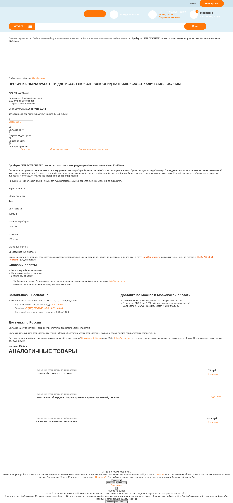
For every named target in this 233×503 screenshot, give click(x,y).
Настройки (111, 483)
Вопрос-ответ (78, 453)
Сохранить (110, 502)
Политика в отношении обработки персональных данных (37, 466)
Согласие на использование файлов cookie (30, 469)
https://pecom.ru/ (122, 338)
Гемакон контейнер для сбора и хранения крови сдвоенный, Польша (77, 397)
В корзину (16, 122)
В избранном (38, 78)
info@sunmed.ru (117, 281)
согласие (159, 474)
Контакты (115, 453)
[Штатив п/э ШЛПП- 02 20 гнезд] (21, 372)
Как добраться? (59, 304)
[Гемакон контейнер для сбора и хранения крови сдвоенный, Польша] (21, 396)
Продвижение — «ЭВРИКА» (171, 464)
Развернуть (116, 480)
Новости (115, 447)
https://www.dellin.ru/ (91, 338)
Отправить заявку (95, 14)
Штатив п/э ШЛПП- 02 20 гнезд (54, 373)
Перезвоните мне (169, 17)
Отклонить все (121, 502)
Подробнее (215, 396)
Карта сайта (163, 469)
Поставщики (78, 447)
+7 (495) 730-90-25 (167, 14)
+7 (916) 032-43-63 (53, 308)
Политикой (100, 477)
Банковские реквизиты (122, 445)
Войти (193, 3)
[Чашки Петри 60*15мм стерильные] (21, 420)
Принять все (121, 483)
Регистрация (212, 3)
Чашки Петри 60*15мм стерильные (56, 421)
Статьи (114, 450)
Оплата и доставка (81, 450)
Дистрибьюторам (80, 445)
